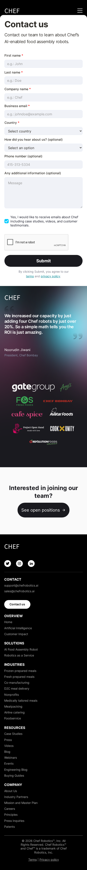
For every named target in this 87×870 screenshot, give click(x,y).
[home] (12, 10)
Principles (11, 814)
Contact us (17, 604)
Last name (13, 72)
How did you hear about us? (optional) (33, 140)
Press (8, 740)
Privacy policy (49, 859)
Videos (9, 745)
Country (11, 123)
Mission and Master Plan (21, 803)
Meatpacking (13, 706)
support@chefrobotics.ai (21, 585)
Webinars (10, 757)
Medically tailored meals (20, 700)
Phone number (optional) (23, 156)
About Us (10, 791)
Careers (9, 808)
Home (8, 622)
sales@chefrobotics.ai (19, 591)
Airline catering (14, 712)
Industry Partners (16, 797)
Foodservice (12, 718)
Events (9, 763)
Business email (17, 106)
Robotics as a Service (19, 655)
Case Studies (13, 733)
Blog (7, 751)
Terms (32, 859)
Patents (9, 826)
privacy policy (50, 276)
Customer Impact (16, 634)
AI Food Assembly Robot (21, 649)
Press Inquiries (14, 820)
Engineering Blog (15, 769)
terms (30, 276)
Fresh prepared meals (19, 676)
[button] (79, 10)
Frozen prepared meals (20, 671)
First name (13, 55)
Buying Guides (14, 775)
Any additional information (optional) (32, 173)
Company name (17, 89)
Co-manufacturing (16, 682)
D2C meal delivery (16, 688)
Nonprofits (11, 694)
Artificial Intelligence (18, 628)
